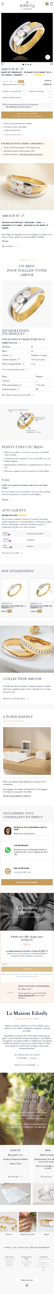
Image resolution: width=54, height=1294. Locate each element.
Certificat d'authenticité (12, 130)
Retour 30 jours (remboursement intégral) (18, 123)
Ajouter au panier (28, 115)
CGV (14, 1248)
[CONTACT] (46, 4)
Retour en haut (27, 1280)
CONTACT (7, 1248)
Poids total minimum (11, 385)
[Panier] (51, 3)
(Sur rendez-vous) (26, 1261)
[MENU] (3, 4)
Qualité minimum (9, 359)
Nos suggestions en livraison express (18, 106)
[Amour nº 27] (27, 37)
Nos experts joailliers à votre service (31, 154)
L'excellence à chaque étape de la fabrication (23, 341)
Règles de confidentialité (39, 1248)
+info (36, 976)
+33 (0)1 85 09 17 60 (22, 872)
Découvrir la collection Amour (14, 698)
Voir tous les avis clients (10, 553)
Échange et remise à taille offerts (15, 127)
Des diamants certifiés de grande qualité (16, 395)
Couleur (5, 355)
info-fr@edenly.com (43, 1263)
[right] (47, 57)
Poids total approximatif (11, 364)
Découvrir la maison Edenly (25, 1065)
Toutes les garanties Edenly (13, 134)
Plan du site (23, 1248)
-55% (21, 81)
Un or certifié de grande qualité (13, 369)
